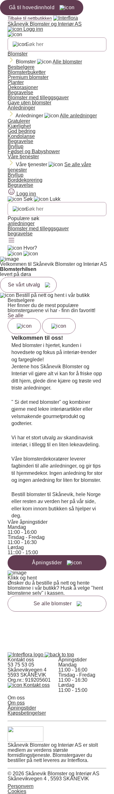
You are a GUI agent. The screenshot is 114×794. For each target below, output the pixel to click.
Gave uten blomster (29, 102)
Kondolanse (21, 136)
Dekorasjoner (23, 87)
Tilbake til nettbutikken (30, 18)
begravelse (20, 233)
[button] (59, 654)
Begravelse (20, 92)
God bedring (21, 131)
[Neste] (58, 326)
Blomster (18, 53)
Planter (16, 82)
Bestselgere (21, 67)
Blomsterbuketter (27, 72)
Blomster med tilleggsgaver (38, 97)
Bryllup (15, 146)
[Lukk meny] (15, 34)
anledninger (21, 223)
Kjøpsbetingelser (27, 713)
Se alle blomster (53, 603)
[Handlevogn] (15, 254)
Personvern (21, 786)
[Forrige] (24, 326)
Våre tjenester (23, 156)
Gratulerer (19, 121)
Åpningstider (22, 708)
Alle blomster (67, 61)
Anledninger (21, 107)
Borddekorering (25, 180)
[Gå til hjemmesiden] (26, 654)
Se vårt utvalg (24, 284)
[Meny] (11, 240)
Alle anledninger (78, 115)
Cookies (17, 791)
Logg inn (32, 29)
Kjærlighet (19, 126)
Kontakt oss (36, 685)
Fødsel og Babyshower (34, 151)
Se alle (15, 315)
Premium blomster (28, 77)
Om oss (16, 702)
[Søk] (20, 44)
